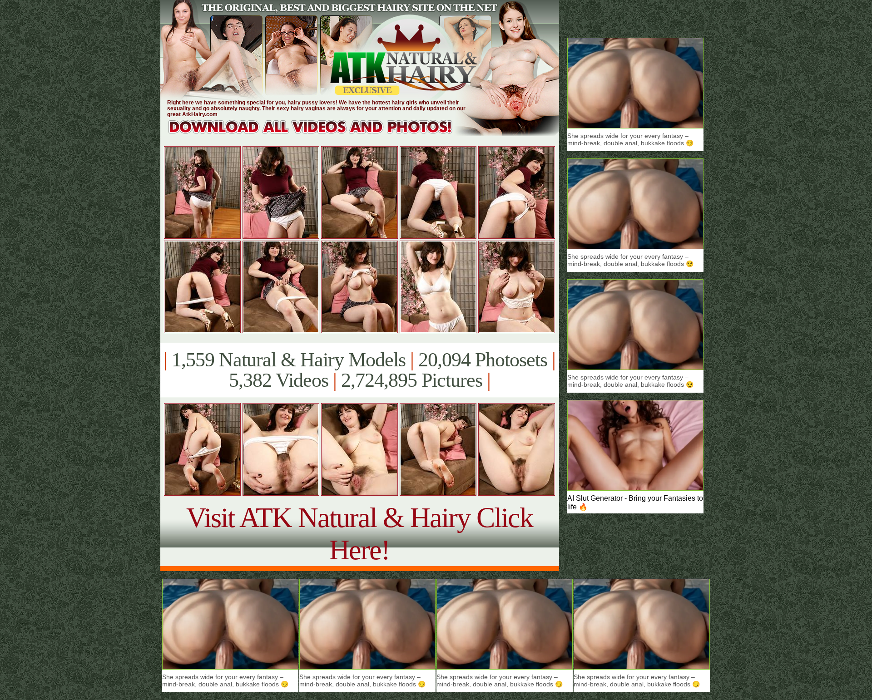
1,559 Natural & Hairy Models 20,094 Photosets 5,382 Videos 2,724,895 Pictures (359, 370)
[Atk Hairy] (319, 134)
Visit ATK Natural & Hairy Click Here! (359, 533)
